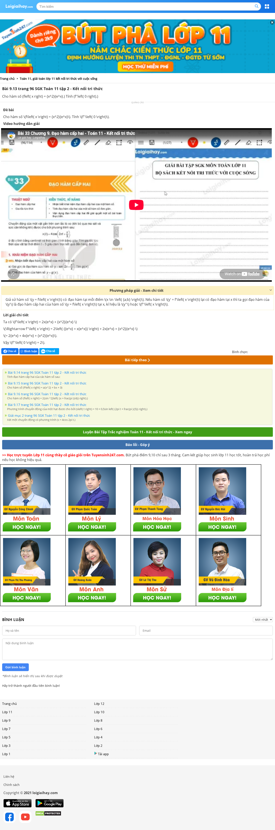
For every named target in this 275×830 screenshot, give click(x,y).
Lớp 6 (98, 729)
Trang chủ (9, 703)
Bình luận (30, 351)
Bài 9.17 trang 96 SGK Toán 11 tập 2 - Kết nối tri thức (47, 405)
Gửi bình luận (15, 667)
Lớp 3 (6, 745)
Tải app (103, 754)
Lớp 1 (6, 754)
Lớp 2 (98, 745)
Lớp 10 (99, 712)
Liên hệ (8, 776)
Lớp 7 (6, 729)
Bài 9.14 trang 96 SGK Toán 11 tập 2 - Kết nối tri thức (47, 372)
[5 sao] (272, 351)
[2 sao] (256, 351)
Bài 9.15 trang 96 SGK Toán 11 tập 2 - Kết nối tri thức (47, 383)
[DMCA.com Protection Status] (48, 817)
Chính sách (11, 784)
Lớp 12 (99, 703)
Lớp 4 (98, 737)
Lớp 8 (98, 720)
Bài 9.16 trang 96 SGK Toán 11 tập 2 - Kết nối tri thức (47, 394)
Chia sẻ (11, 351)
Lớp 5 (6, 737)
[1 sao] (251, 351)
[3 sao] (261, 351)
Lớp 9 (6, 720)
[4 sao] (266, 351)
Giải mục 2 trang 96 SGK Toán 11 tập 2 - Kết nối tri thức (49, 415)
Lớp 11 (7, 712)
